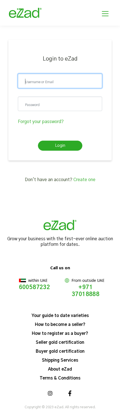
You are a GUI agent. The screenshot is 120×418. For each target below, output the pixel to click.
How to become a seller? (60, 325)
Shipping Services (60, 360)
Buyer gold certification (60, 351)
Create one (84, 179)
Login (60, 145)
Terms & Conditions (60, 378)
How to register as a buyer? (60, 333)
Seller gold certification (60, 342)
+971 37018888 (85, 291)
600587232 (34, 287)
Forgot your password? (41, 121)
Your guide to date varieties (60, 316)
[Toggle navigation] (105, 13)
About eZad (60, 369)
